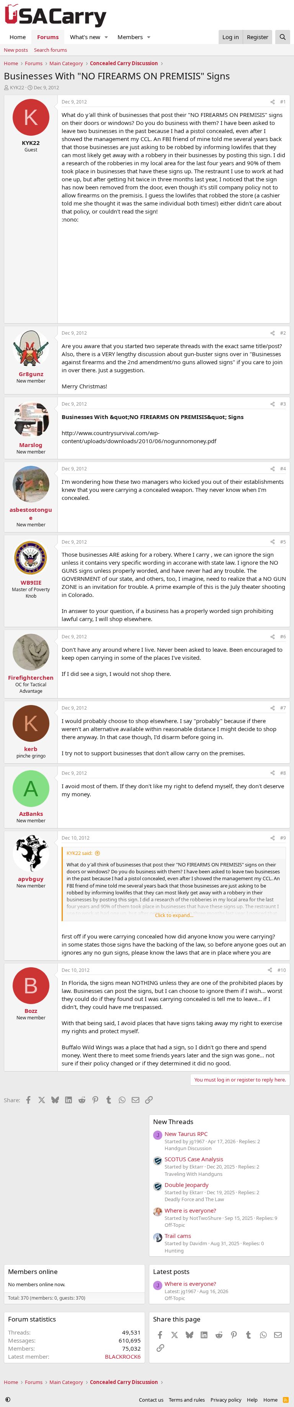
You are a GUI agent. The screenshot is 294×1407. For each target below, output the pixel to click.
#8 (283, 773)
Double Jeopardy (187, 1184)
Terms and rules (187, 1399)
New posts (16, 49)
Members (130, 37)
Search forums (50, 49)
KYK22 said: (79, 853)
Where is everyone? (190, 1210)
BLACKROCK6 (123, 1356)
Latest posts (171, 1271)
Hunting (174, 1250)
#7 (283, 708)
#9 (283, 838)
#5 (283, 542)
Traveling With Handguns (193, 1173)
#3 (283, 404)
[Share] (273, 102)
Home (18, 37)
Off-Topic (175, 1224)
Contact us (151, 1399)
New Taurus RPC (186, 1133)
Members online (33, 1271)
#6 (283, 636)
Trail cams (178, 1235)
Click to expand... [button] (174, 915)
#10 (282, 970)
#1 (283, 102)
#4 (283, 468)
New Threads (173, 1121)
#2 (283, 333)
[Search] (282, 37)
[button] (106, 37)
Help (252, 1399)
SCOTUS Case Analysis (194, 1159)
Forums (48, 37)
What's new (85, 37)
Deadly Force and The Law (194, 1199)
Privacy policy (226, 1399)
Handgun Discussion (188, 1148)
